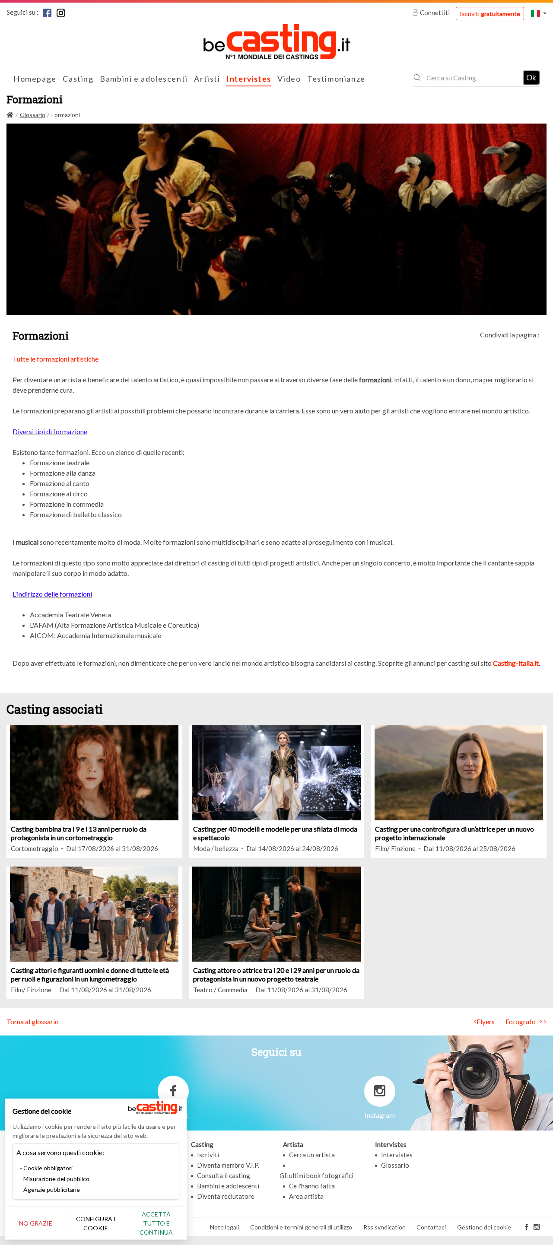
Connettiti (435, 12)
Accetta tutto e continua (156, 1223)
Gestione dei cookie (484, 1227)
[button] (539, 13)
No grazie (35, 1223)
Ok (531, 77)
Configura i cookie (96, 1223)
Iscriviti (490, 13)
